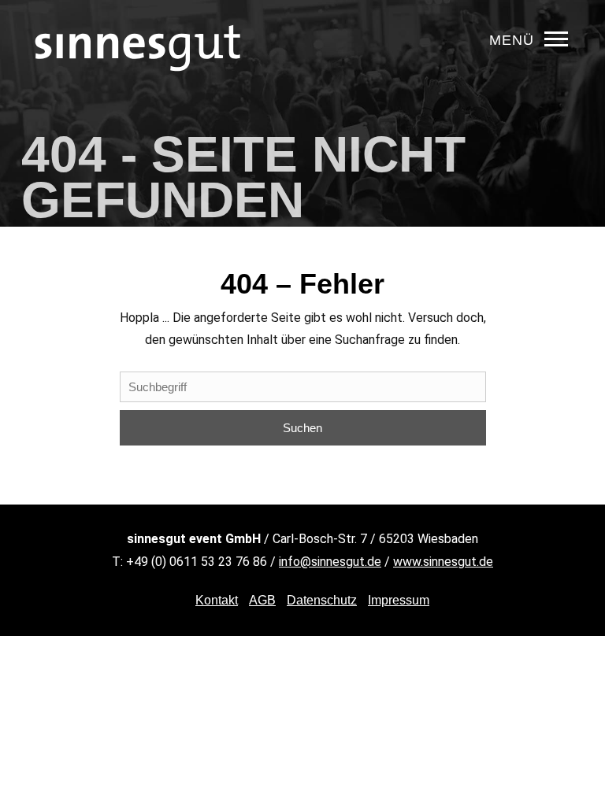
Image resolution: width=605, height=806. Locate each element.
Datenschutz (322, 600)
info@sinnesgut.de (330, 561)
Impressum (398, 600)
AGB (262, 600)
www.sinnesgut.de (443, 561)
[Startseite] (138, 98)
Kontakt (216, 600)
